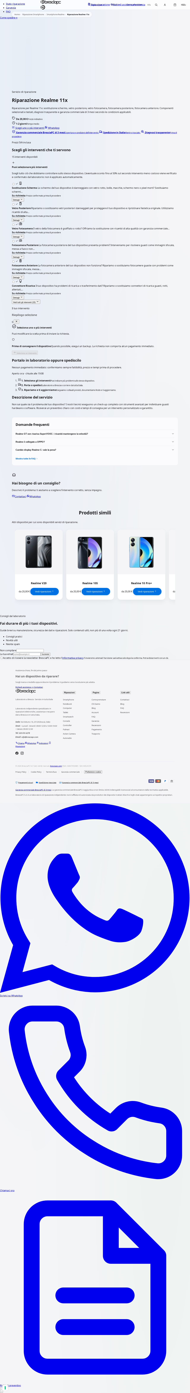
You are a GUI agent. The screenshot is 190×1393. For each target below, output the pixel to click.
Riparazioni (69, 692)
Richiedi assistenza (24, 687)
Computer (67, 708)
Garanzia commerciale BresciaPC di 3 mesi (80, 782)
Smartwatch (68, 716)
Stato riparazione (15, 3)
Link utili (125, 692)
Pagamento (97, 729)
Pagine (96, 692)
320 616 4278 (24, 733)
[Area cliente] (165, 4)
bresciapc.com (56, 766)
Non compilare (8, 650)
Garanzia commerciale (70, 772)
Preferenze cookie (93, 772)
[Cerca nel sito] (156, 4)
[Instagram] (22, 754)
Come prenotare (99, 699)
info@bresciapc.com (30, 737)
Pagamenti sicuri (25, 782)
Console (66, 721)
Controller (67, 725)
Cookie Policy (36, 772)
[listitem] (55, 132)
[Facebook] (16, 754)
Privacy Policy (20, 772)
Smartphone (68, 699)
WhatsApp (54, 128)
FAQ (8, 11)
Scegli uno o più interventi (30, 128)
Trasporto (96, 733)
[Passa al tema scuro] (149, 4)
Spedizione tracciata (47, 782)
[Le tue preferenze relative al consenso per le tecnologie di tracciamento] (5, 1388)
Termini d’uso (51, 772)
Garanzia (11, 7)
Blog (93, 708)
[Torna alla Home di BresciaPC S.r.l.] (36, 691)
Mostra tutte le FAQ (25, 458)
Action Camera (69, 733)
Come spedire (9, 17)
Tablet (65, 712)
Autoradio (67, 738)
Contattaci (20, 496)
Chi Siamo (96, 704)
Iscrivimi (45, 654)
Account (95, 712)
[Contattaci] (1, 1390)
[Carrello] (175, 4)
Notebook (67, 704)
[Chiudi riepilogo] (16, 321)
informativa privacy (72, 658)
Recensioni (96, 725)
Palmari (66, 729)
